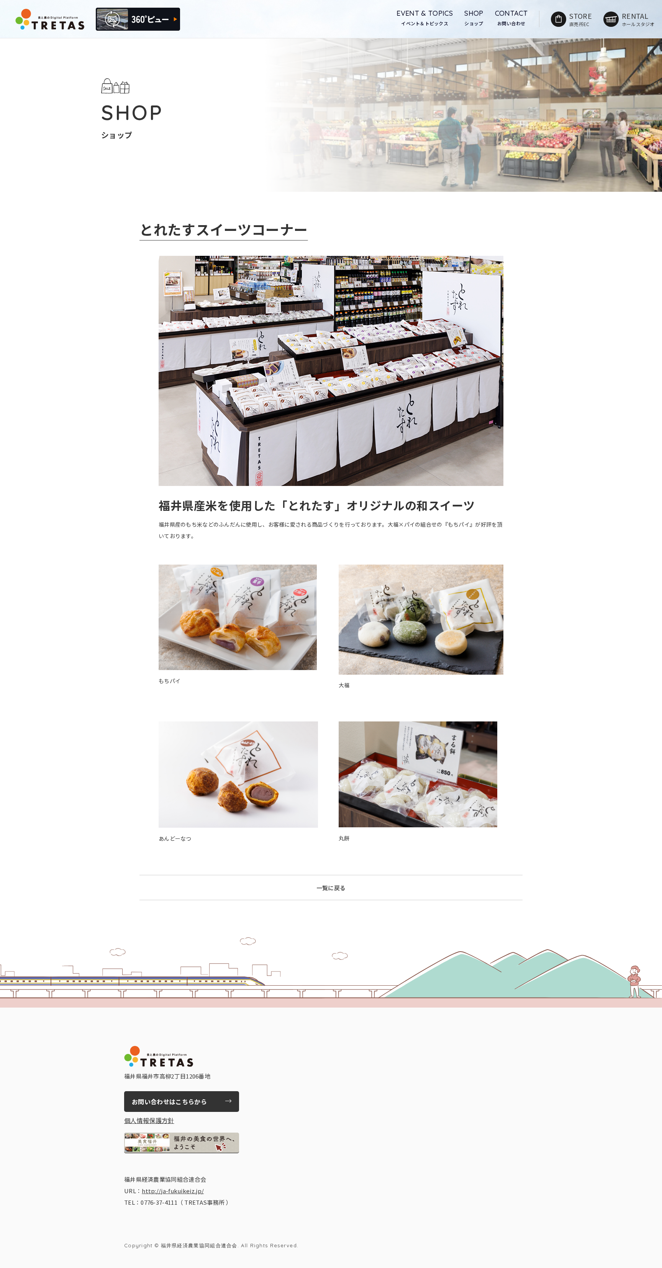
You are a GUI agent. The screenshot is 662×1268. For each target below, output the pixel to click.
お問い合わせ (511, 17)
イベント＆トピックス (425, 17)
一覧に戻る (331, 888)
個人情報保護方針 (149, 1120)
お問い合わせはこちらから (169, 1101)
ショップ (473, 17)
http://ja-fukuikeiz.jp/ (173, 1191)
